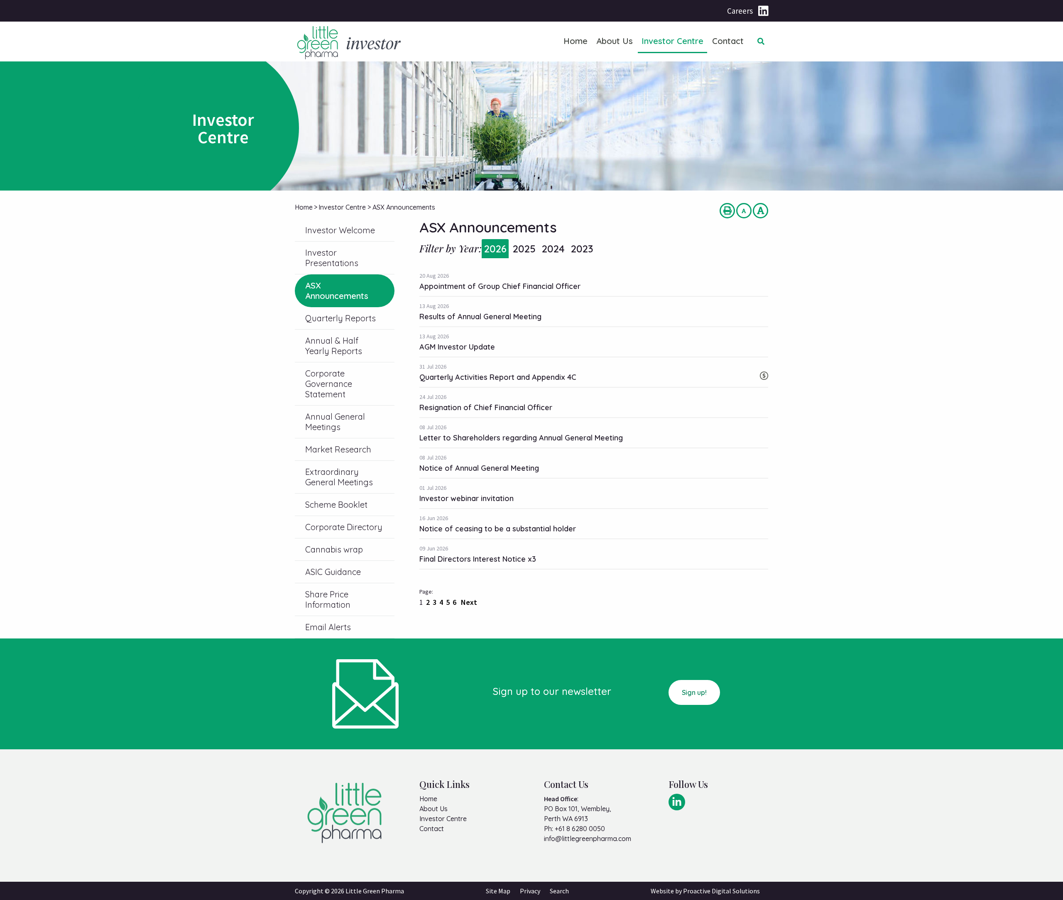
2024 (553, 248)
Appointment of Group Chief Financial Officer (499, 286)
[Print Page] (727, 210)
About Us (614, 41)
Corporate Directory (343, 527)
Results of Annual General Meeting (480, 316)
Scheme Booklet (336, 504)
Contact (728, 41)
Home (575, 41)
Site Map (498, 891)
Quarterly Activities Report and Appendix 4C (497, 377)
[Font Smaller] (744, 210)
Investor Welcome (340, 230)
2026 (495, 248)
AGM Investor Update (457, 347)
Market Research (338, 449)
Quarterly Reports (340, 318)
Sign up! (694, 692)
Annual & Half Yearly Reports (333, 345)
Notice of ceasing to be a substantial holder (497, 528)
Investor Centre (672, 41)
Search (559, 891)
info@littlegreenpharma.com (587, 838)
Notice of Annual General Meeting (479, 468)
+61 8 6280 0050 (580, 828)
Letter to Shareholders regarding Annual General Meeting (521, 438)
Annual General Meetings (335, 421)
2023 (582, 248)
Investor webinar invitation (466, 498)
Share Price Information (327, 599)
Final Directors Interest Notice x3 (477, 559)
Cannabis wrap (334, 549)
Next (468, 602)
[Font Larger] (760, 210)
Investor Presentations (331, 257)
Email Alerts (328, 627)
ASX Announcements (336, 290)
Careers (740, 11)
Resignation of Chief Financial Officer (485, 407)
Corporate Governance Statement (328, 383)
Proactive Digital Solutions (721, 891)
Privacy (530, 891)
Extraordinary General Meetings (339, 477)
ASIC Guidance (333, 572)
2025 (524, 248)
